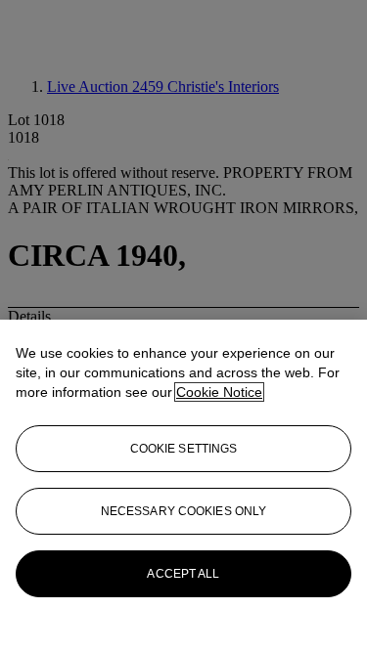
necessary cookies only (184, 511)
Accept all (183, 574)
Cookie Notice (219, 392)
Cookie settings (184, 449)
